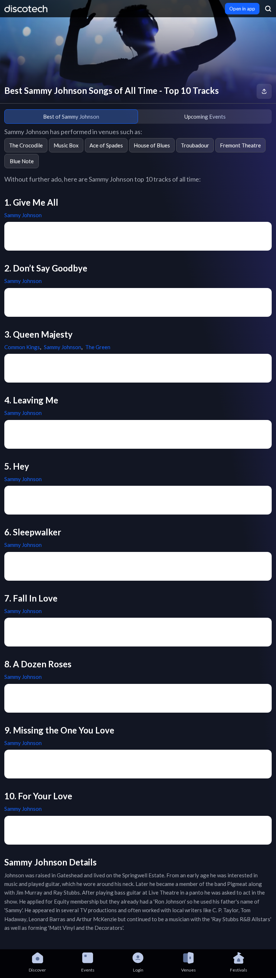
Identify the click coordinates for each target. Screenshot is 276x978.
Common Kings (22, 347)
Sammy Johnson (23, 215)
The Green (97, 347)
